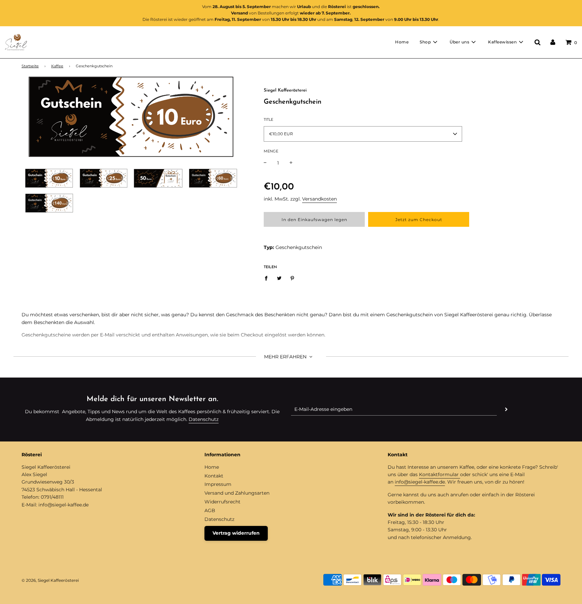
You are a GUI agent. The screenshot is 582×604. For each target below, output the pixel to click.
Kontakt (213, 476)
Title (268, 119)
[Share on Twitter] (279, 278)
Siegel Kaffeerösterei (285, 90)
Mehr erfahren (286, 357)
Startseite (30, 66)
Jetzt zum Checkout (418, 219)
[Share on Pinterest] (292, 278)
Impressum (217, 484)
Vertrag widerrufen (236, 533)
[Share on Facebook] (268, 278)
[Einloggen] (552, 42)
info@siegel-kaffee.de (420, 482)
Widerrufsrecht (222, 502)
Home (402, 41)
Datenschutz (204, 419)
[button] (363, 134)
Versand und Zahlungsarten (236, 493)
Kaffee (57, 66)
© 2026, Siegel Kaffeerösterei (50, 580)
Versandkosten (319, 199)
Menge (271, 151)
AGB (209, 510)
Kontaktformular (439, 474)
